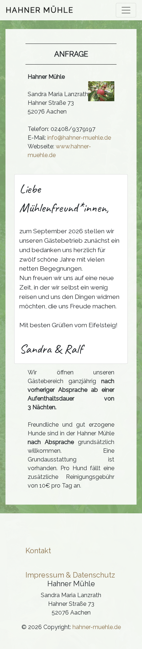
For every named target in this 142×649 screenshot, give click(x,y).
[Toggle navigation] (126, 10)
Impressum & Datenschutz (70, 575)
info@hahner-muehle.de (79, 137)
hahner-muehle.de (96, 627)
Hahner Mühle (40, 10)
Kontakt (38, 550)
